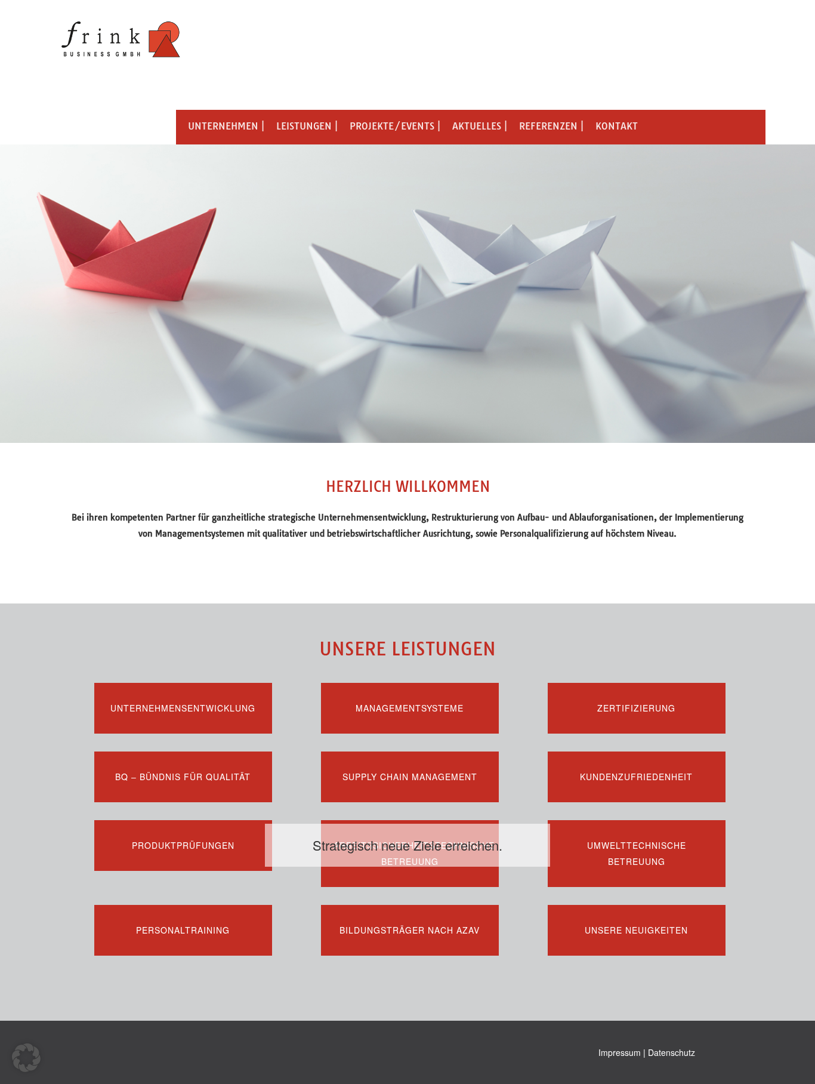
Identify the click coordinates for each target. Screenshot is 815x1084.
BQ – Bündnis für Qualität (183, 777)
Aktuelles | (479, 126)
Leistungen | (307, 126)
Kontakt (616, 126)
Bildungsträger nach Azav (409, 930)
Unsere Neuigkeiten (636, 930)
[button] (26, 1057)
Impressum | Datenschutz (646, 1052)
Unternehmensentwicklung (182, 708)
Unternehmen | (226, 126)
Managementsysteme (410, 708)
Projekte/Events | (395, 126)
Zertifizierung (636, 708)
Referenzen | (551, 126)
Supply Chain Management (409, 777)
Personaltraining (183, 930)
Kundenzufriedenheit (636, 777)
